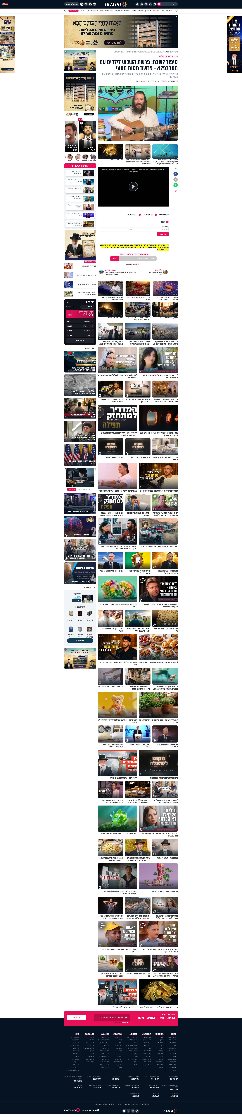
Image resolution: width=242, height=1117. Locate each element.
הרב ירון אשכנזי (105, 1053)
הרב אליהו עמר (105, 1067)
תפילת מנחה (75, 1040)
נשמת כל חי (76, 1064)
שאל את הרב (127, 11)
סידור (77, 1034)
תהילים (77, 1056)
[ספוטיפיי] (82, 4)
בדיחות (135, 1042)
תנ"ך (120, 1040)
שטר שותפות (156, 11)
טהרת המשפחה (89, 1042)
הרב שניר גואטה (104, 1051)
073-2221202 (135, 1096)
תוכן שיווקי (160, 1067)
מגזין (167, 11)
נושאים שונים (117, 1034)
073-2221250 (155, 1096)
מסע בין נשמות (147, 1053)
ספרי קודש (119, 1064)
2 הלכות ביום (172, 1048)
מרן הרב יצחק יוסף (104, 1042)
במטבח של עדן (147, 1042)
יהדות (162, 1037)
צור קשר (96, 11)
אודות (174, 1070)
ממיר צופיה (175, 1093)
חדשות (162, 11)
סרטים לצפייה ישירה (131, 1045)
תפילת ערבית (75, 1042)
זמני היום (120, 11)
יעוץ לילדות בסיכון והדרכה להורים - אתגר (73, 1077)
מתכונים (92, 1040)
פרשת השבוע (159, 1062)
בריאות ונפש (119, 1056)
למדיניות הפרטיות (130, 264)
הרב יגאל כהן (105, 1048)
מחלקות (107, 11)
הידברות (173, 1034)
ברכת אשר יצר (75, 1067)
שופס (112, 11)
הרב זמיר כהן (148, 11)
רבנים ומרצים (105, 1034)
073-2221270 (78, 1087)
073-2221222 (174, 1079)
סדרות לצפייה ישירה (132, 1048)
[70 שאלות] (86, 4)
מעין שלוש (76, 1051)
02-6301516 (174, 1089)
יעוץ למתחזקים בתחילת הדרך (93, 1076)
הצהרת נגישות (172, 1067)
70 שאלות (134, 11)
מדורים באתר (159, 1034)
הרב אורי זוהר (105, 1059)
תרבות (161, 1056)
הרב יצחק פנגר (105, 1045)
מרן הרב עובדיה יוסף (103, 1040)
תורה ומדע (160, 1053)
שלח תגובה (163, 234)
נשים (162, 1045)
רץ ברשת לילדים (133, 1040)
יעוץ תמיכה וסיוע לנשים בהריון (131, 1085)
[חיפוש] (159, 4)
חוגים (135, 1064)
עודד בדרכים (147, 1037)
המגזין (161, 1040)
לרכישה (77, 600)
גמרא (120, 1042)
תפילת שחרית (75, 1037)
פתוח (149, 1048)
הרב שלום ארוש (104, 1062)
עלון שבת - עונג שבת (133, 1076)
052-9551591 (135, 1087)
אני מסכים (132, 264)
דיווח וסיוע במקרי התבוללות (113, 1085)
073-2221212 (155, 1079)
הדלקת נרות (90, 1045)
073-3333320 (78, 1081)
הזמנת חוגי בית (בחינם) (95, 1085)
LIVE (84, 11)
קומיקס (135, 1053)
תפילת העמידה (75, 1045)
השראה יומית (147, 1062)
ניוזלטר (174, 1045)
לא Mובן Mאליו (147, 1040)
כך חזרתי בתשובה (146, 1059)
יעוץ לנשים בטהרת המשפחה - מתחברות (169, 1086)
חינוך (120, 1053)
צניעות (92, 1051)
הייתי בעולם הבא (146, 1064)
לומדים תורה (118, 1037)
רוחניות (161, 1048)
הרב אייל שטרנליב (133, 215)
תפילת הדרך (75, 1059)
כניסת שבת (173, 1053)
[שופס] (90, 4)
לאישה (92, 1037)
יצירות (135, 1062)
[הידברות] (116, 4)
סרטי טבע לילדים (132, 1059)
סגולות (120, 1051)
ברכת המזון (76, 1048)
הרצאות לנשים (90, 1059)
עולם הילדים (141, 11)
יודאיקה (120, 1067)
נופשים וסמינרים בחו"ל (133, 1093)
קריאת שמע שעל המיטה (72, 1070)
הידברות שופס (172, 1062)
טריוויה (135, 1056)
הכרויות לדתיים (118, 1062)
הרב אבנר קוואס (104, 1064)
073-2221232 (97, 1079)
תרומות (101, 11)
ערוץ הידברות (172, 1040)
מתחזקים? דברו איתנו (72, 4)
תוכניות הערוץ (146, 1034)
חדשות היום (160, 1042)
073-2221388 (135, 1079)
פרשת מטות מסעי (149, 215)
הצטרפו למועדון (73, 11)
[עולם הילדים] (94, 4)
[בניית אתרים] (93, 1111)
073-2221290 (97, 1087)
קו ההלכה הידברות (154, 1085)
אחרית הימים (118, 1059)
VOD (170, 11)
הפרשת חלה (90, 1062)
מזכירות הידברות (173, 1076)
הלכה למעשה (147, 1045)
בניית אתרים (85, 1111)
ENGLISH (90, 11)
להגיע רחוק (148, 1056)
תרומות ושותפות (172, 1059)
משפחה (161, 1051)
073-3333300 (154, 1087)
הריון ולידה (91, 1056)
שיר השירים (76, 1062)
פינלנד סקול (119, 1048)
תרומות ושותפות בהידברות (152, 1076)
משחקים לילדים (133, 1051)
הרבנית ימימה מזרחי (88, 1048)
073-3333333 (174, 1096)
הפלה (92, 1053)
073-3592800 (116, 1079)
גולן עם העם (147, 1051)
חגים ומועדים (160, 1064)
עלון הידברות (172, 1042)
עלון (116, 11)
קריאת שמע (76, 1053)
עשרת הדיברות (118, 1045)
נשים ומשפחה (89, 1034)
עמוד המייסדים (172, 1064)
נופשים (174, 1056)
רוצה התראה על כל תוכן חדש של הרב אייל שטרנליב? (133, 254)
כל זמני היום (80, 341)
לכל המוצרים (80, 640)
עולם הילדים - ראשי (132, 1037)
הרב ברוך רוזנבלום (104, 1056)
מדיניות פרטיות (172, 1037)
